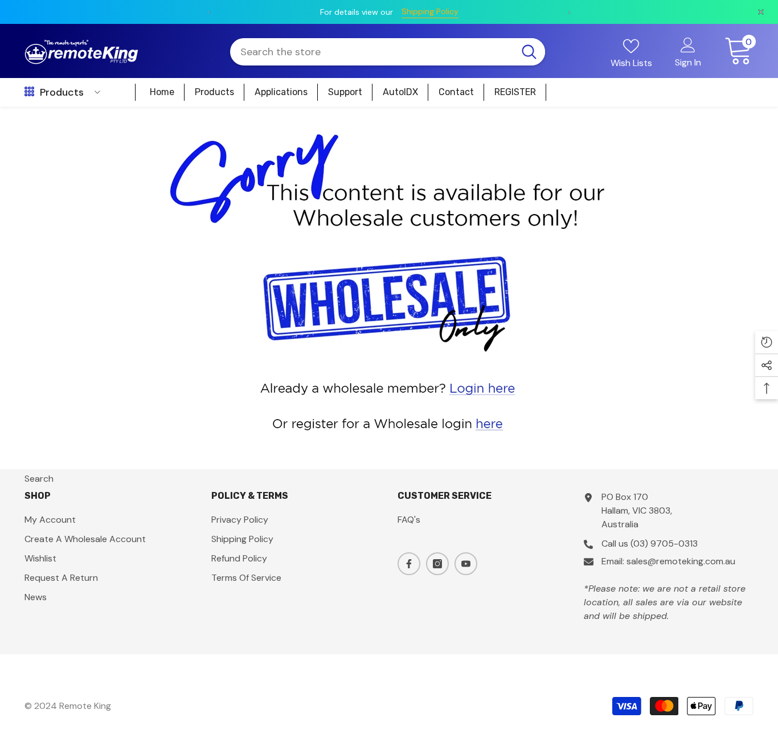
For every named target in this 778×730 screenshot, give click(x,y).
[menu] (29, 92)
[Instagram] (437, 563)
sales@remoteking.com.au (681, 561)
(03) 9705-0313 (664, 543)
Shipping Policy (272, 11)
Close (764, 107)
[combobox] (371, 51)
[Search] (387, 51)
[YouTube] (465, 563)
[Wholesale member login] (389, 387)
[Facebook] (409, 563)
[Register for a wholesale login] (389, 423)
